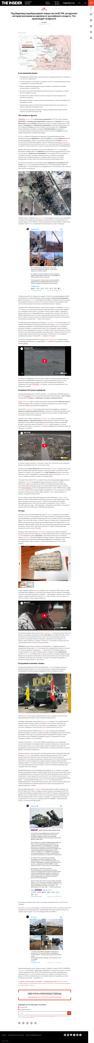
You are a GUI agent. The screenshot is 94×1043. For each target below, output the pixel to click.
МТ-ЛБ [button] (26, 343)
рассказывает (49, 322)
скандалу (58, 324)
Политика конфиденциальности (33, 1035)
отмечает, (67, 307)
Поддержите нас (69, 3)
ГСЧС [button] (20, 401)
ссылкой (27, 164)
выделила (25, 716)
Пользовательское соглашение (16, 1035)
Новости (44, 9)
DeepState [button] (22, 119)
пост (41, 650)
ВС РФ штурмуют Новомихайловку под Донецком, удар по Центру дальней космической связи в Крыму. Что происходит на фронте (44, 983)
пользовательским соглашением (36, 1016)
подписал (46, 721)
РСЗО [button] (41, 490)
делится (41, 218)
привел (54, 770)
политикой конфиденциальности (50, 1016)
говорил (45, 779)
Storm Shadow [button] (26, 487)
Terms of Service (31, 1017)
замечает (21, 970)
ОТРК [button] (68, 487)
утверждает (47, 633)
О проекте (4, 1035)
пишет (28, 119)
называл (67, 522)
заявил (60, 497)
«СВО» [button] (62, 480)
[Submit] (69, 1013)
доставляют (37, 789)
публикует (26, 401)
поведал (48, 514)
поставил (51, 667)
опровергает (65, 142)
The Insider (44, 22)
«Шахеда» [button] (27, 396)
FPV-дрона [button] (36, 384)
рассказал (27, 755)
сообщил (28, 482)
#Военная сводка (22, 32)
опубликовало (52, 339)
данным (22, 136)
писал (31, 300)
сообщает (29, 409)
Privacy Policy (25, 1017)
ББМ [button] (20, 520)
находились (26, 537)
